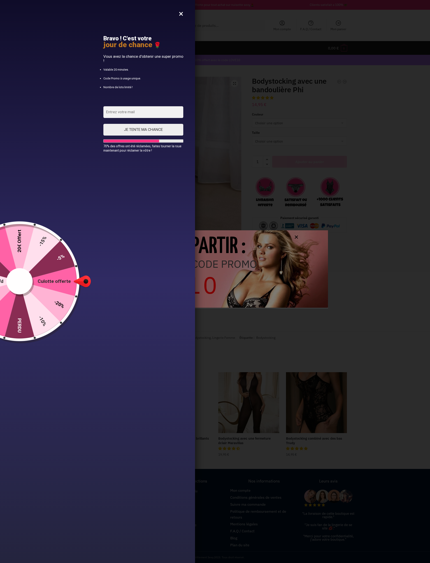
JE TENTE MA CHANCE (143, 129)
